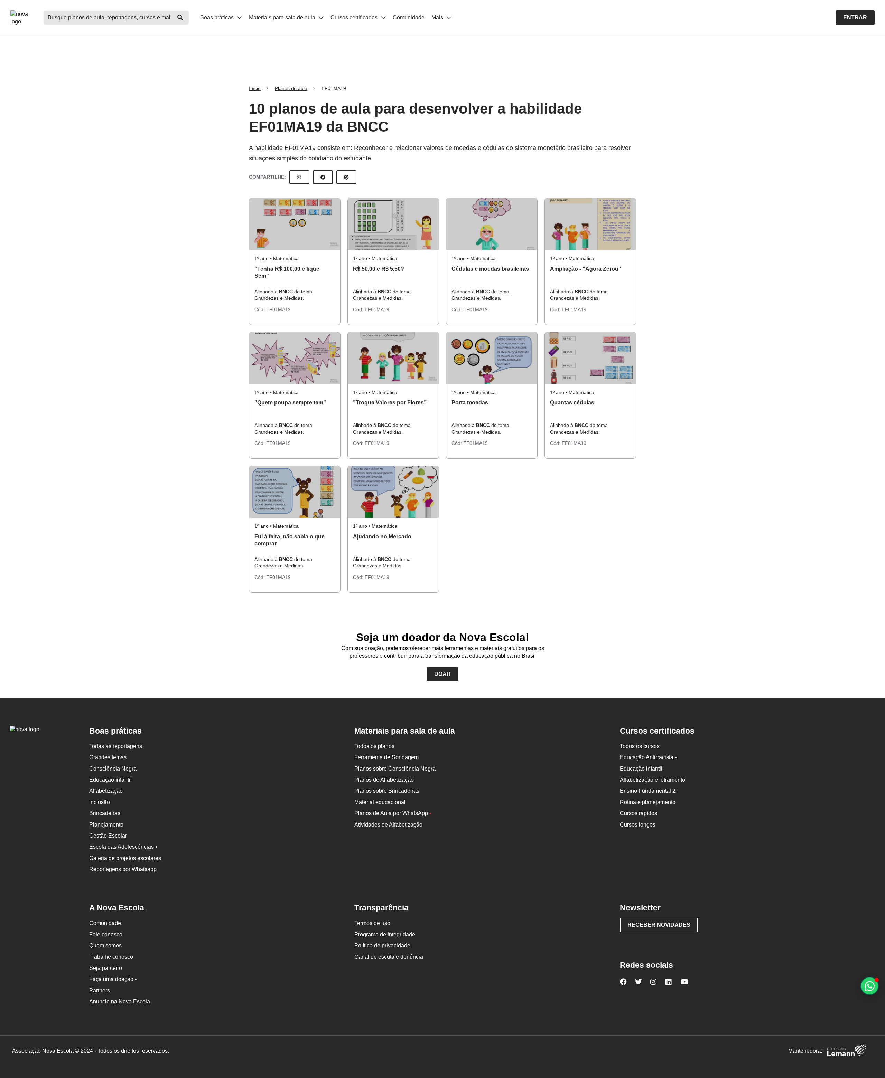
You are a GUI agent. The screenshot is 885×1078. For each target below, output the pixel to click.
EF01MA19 (278, 309)
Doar (442, 674)
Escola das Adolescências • (123, 847)
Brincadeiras (104, 813)
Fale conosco (105, 934)
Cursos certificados (354, 17)
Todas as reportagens (115, 746)
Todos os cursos (640, 746)
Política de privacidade (382, 945)
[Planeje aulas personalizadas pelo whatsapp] (869, 986)
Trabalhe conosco (111, 957)
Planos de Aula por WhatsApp (392, 813)
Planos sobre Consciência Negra (395, 769)
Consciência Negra (113, 769)
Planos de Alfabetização (384, 780)
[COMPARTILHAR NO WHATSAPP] (299, 177)
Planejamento (106, 825)
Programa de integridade (384, 934)
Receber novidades (658, 925)
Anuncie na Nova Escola (119, 1001)
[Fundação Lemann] (846, 1051)
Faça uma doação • (113, 979)
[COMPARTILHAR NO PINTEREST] (346, 177)
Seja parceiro (105, 968)
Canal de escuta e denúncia (388, 957)
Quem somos (105, 945)
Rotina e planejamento (648, 802)
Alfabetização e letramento (652, 780)
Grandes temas (108, 757)
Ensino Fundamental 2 (648, 791)
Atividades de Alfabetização (388, 825)
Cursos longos (637, 825)
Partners (99, 990)
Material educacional (380, 802)
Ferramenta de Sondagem (386, 757)
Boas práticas (217, 17)
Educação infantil (110, 780)
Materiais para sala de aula (283, 17)
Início (255, 88)
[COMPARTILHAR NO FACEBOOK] (323, 177)
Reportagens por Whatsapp (123, 869)
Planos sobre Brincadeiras (386, 791)
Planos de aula (291, 88)
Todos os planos (374, 746)
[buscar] (180, 18)
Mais (438, 17)
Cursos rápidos (638, 813)
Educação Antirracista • (648, 757)
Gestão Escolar (108, 836)
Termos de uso (372, 923)
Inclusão (99, 802)
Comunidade (409, 17)
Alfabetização (106, 791)
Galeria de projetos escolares (125, 858)
